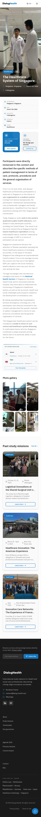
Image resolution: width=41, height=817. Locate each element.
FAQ (4, 768)
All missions (9, 66)
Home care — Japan (30, 789)
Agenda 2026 (7, 742)
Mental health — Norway (11, 786)
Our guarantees (8, 729)
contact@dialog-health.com (16, 693)
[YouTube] (11, 703)
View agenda (11, 148)
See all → (34, 446)
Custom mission (8, 751)
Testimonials (7, 725)
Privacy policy (17, 650)
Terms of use (26, 809)
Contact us (29, 148)
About (5, 717)
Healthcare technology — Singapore (15, 793)
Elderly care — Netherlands (12, 782)
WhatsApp (9, 697)
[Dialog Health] (10, 3)
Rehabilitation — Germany (12, 789)
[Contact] (35, 811)
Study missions (8, 721)
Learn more (19, 504)
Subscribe (32, 656)
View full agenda (20, 368)
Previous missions (9, 747)
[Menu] (37, 3)
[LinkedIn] (5, 703)
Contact (6, 764)
